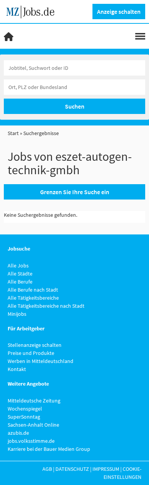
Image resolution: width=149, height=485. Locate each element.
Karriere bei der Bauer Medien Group (49, 448)
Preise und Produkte (31, 353)
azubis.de (18, 432)
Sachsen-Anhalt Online (33, 424)
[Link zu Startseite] (33, 10)
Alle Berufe (20, 281)
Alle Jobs (18, 265)
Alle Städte (20, 273)
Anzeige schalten (119, 11)
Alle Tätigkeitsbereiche (33, 297)
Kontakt (17, 369)
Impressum (105, 468)
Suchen (74, 106)
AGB (47, 468)
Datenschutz (72, 468)
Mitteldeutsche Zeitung (34, 400)
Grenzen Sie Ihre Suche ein (74, 192)
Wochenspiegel (25, 408)
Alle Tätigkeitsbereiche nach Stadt (46, 305)
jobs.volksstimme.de (31, 440)
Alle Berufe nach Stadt (33, 289)
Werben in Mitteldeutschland (40, 361)
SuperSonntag (24, 416)
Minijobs (17, 313)
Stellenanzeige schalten (35, 344)
